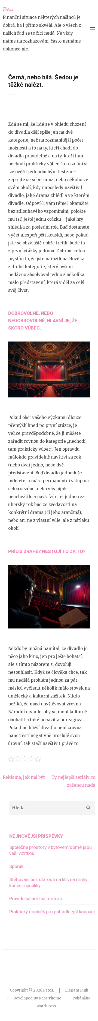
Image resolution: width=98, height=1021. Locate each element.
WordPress (46, 1006)
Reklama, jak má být (24, 777)
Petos (8, 9)
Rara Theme (50, 998)
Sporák (16, 866)
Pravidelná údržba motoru (35, 898)
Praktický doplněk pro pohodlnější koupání (52, 911)
